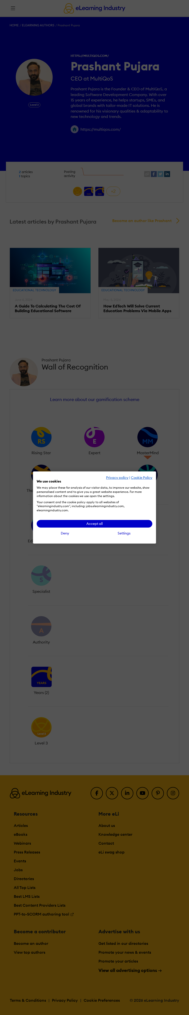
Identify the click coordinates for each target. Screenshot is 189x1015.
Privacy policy (117, 477)
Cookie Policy (141, 477)
